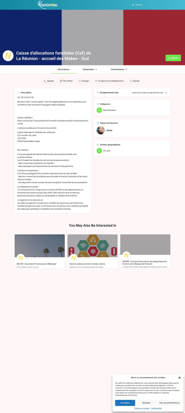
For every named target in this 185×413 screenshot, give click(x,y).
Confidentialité (156, 408)
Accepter (125, 403)
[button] (179, 377)
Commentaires (119, 69)
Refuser (146, 403)
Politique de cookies (142, 408)
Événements (89, 69)
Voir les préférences (169, 403)
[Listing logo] (8, 55)
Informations (63, 69)
